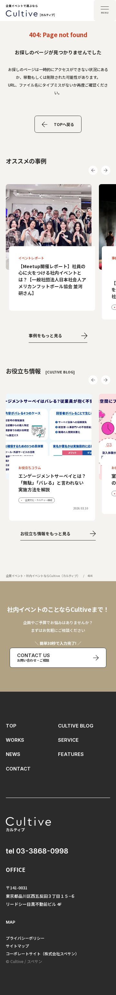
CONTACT (18, 769)
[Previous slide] (93, 170)
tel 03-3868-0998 (37, 851)
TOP (11, 726)
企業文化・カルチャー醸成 (38, 500)
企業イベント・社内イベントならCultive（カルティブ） (43, 575)
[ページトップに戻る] (104, 959)
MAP (10, 922)
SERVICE (68, 740)
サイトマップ (17, 945)
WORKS (15, 740)
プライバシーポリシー (25, 938)
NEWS (13, 754)
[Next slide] (105, 170)
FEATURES (71, 754)
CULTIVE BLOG (75, 726)
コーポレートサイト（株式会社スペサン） (42, 953)
